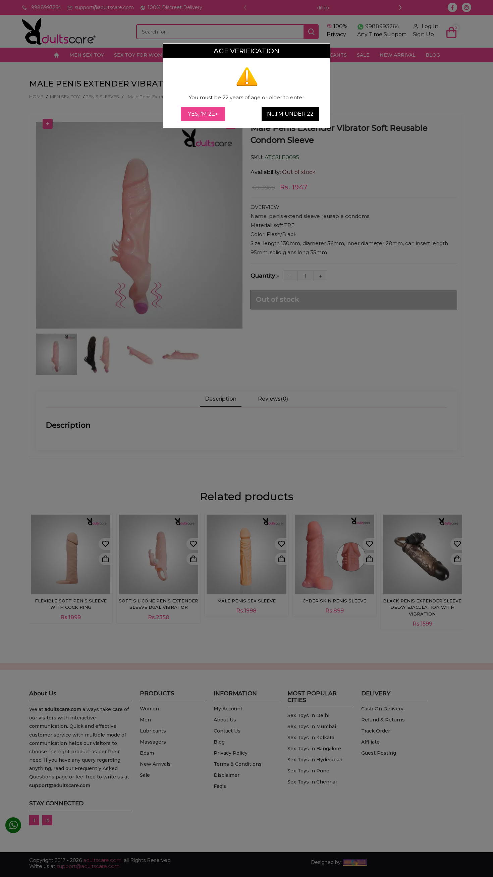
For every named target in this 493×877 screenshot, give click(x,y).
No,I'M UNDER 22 (290, 114)
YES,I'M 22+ (203, 114)
